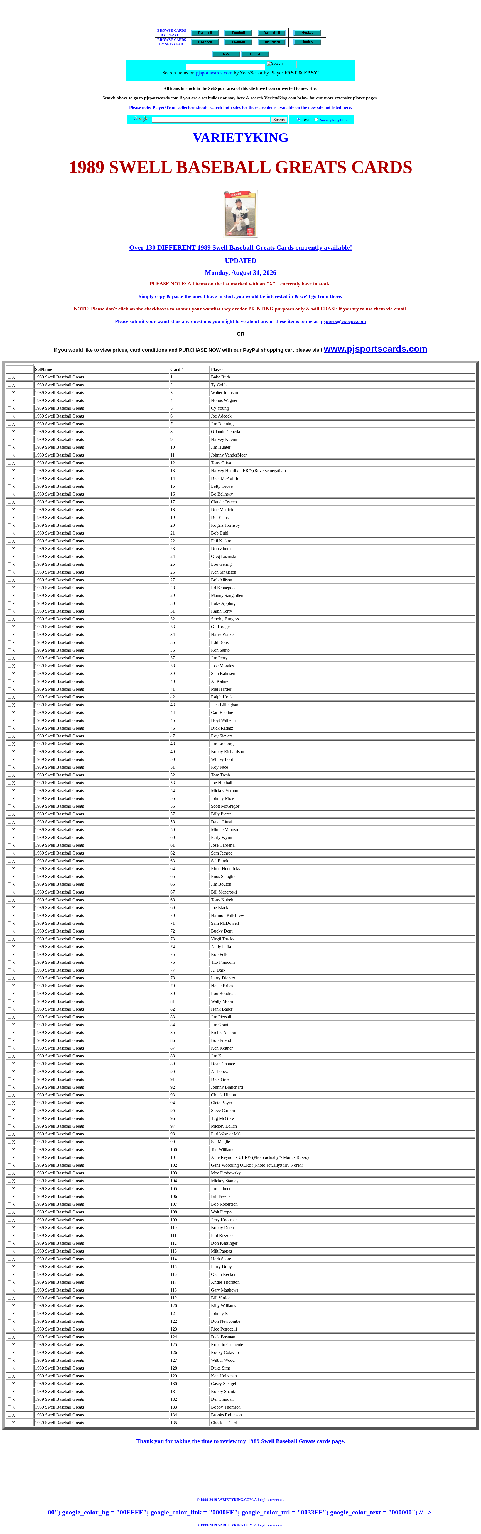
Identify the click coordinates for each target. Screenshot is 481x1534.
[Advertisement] (240, 14)
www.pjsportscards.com (375, 349)
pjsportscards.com (214, 73)
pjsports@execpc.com (342, 321)
